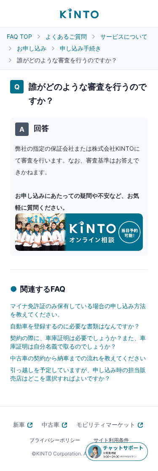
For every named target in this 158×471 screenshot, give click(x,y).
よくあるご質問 (66, 36)
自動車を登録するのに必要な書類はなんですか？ (75, 326)
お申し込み (31, 48)
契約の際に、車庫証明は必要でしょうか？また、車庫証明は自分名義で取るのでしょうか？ (78, 342)
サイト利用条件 (111, 440)
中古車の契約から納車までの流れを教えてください (78, 358)
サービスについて (123, 36)
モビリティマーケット (105, 424)
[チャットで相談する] (117, 451)
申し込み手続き (80, 48)
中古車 (50, 424)
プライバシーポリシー (54, 440)
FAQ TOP (19, 36)
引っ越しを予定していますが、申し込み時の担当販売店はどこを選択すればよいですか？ (78, 374)
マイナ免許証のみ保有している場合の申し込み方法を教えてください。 (78, 310)
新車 (19, 424)
